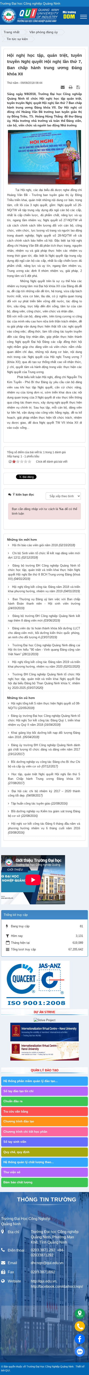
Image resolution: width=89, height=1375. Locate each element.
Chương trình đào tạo (18, 1121)
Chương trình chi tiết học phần (25, 1131)
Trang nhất (11, 32)
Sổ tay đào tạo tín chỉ (18, 1091)
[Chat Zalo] (80, 1351)
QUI (7, 1370)
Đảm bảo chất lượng (17, 1182)
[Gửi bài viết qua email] (63, 87)
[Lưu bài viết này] (78, 87)
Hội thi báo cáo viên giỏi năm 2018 (35, 545)
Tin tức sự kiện (17, 39)
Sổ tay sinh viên (14, 1141)
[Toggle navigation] (83, 16)
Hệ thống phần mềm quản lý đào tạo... (30, 1081)
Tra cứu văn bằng (15, 1111)
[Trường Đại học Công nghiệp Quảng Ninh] (1, 14)
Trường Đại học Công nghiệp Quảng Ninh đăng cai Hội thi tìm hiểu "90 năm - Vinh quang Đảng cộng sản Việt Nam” (44, 650)
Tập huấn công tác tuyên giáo (30, 803)
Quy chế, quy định (16, 1152)
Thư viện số (11, 1172)
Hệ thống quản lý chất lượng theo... (28, 1162)
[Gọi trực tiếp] (80, 1326)
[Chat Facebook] (80, 1339)
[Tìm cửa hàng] (80, 1314)
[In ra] (71, 87)
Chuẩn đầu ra (12, 1101)
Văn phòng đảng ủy (43, 32)
